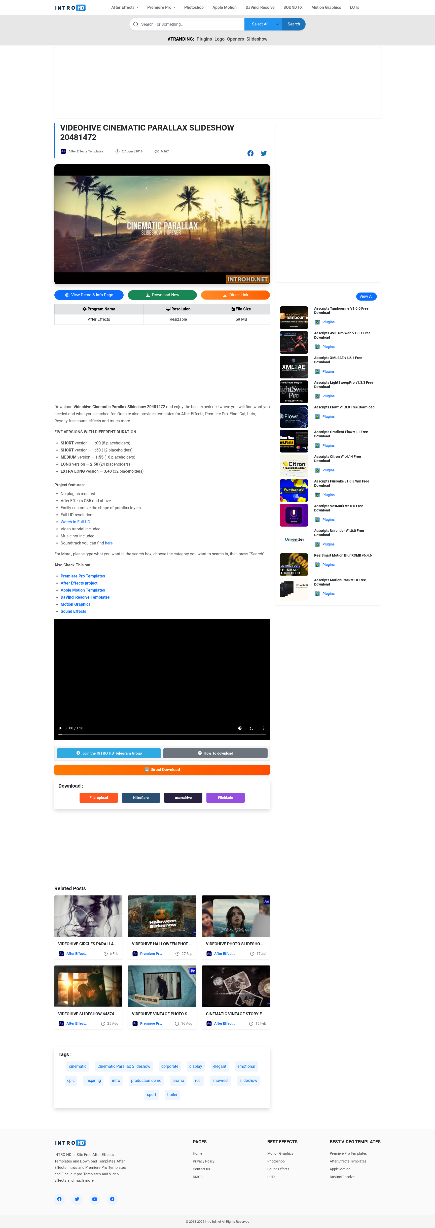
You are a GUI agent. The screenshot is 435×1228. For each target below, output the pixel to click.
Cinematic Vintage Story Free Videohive (248, 1014)
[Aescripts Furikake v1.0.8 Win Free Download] (294, 490)
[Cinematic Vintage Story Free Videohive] (236, 986)
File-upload (99, 798)
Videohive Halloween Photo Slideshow (173, 944)
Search (294, 24)
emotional (246, 1066)
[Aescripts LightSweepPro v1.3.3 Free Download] (294, 391)
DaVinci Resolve (342, 1177)
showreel (220, 1080)
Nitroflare (141, 798)
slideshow (248, 1080)
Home (197, 1153)
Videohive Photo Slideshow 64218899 (244, 944)
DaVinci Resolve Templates (85, 597)
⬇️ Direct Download (162, 769)
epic (71, 1080)
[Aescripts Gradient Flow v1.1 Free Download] (294, 440)
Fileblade (225, 798)
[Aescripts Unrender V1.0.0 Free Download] (294, 539)
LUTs (271, 1177)
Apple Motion (340, 1169)
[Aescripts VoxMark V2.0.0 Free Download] (294, 514)
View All (366, 296)
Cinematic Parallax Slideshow (123, 1066)
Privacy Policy (203, 1161)
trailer (172, 1094)
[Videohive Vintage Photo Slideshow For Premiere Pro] (162, 986)
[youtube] (95, 1199)
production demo (146, 1080)
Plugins (204, 39)
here (109, 543)
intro (116, 1080)
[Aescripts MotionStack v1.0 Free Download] (294, 589)
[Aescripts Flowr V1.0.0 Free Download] (294, 416)
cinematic (77, 1066)
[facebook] (59, 1199)
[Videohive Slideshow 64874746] (88, 986)
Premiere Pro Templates (83, 576)
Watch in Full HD (75, 522)
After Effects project (79, 583)
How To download (218, 753)
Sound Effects (73, 611)
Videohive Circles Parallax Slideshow (99, 944)
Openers (235, 39)
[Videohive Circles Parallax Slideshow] (88, 916)
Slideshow (256, 39)
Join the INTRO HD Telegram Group (112, 753)
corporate (169, 1066)
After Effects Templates (85, 151)
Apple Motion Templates (83, 590)
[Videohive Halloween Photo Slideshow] (162, 916)
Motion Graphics (75, 604)
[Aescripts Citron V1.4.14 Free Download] (294, 465)
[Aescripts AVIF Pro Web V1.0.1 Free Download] (294, 342)
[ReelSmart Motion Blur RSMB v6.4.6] (294, 564)
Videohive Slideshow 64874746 (89, 1014)
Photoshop (276, 1161)
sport (151, 1094)
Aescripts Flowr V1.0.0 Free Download (344, 407)
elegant (219, 1066)
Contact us (201, 1169)
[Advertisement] (217, 82)
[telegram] (112, 1199)
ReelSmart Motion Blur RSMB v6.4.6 (343, 555)
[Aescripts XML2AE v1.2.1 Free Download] (294, 366)
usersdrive (183, 798)
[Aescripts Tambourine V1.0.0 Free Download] (294, 317)
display (195, 1066)
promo (178, 1080)
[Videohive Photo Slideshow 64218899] (236, 916)
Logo (219, 39)
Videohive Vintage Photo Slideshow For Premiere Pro (188, 1014)
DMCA (198, 1177)
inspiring (93, 1080)
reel (198, 1080)
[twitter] (77, 1199)
